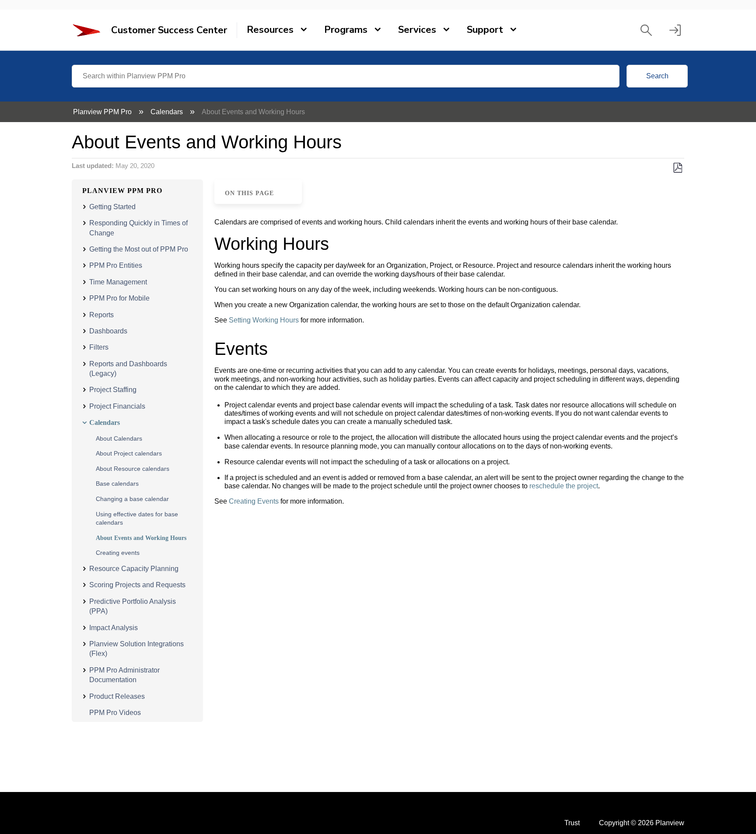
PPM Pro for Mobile (119, 298)
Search (657, 76)
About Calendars (119, 438)
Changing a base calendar (132, 498)
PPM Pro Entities (115, 265)
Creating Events (254, 501)
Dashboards (108, 331)
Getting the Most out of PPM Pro (138, 249)
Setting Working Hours (264, 320)
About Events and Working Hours (141, 538)
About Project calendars (129, 453)
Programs (346, 29)
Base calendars (117, 483)
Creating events (118, 552)
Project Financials (117, 406)
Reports (101, 315)
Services (417, 29)
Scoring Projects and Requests (137, 585)
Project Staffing (112, 389)
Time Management (118, 282)
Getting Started (112, 206)
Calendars (167, 112)
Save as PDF (677, 168)
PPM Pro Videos (115, 712)
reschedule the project (563, 486)
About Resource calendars (132, 468)
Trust (572, 823)
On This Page (249, 192)
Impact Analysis (113, 627)
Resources (270, 29)
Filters (98, 347)
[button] (646, 30)
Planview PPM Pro (103, 112)
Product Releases (117, 696)
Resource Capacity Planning (133, 568)
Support (485, 29)
